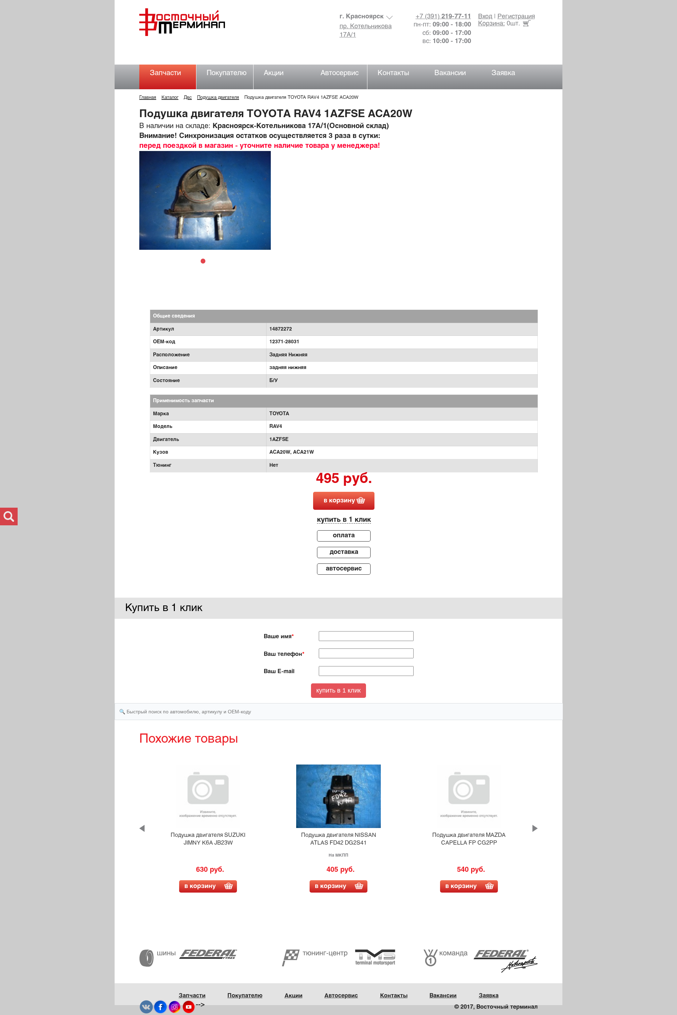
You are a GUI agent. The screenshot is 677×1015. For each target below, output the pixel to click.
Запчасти (165, 73)
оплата (344, 536)
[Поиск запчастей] (9, 516)
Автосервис (340, 73)
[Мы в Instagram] (174, 1007)
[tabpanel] (205, 200)
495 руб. (344, 479)
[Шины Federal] (188, 958)
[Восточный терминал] (189, 22)
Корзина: (491, 24)
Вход (485, 17)
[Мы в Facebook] (160, 1007)
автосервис (344, 569)
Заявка (503, 73)
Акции (273, 73)
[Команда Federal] (480, 960)
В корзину (200, 886)
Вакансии (450, 73)
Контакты (393, 73)
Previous (142, 828)
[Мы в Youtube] (189, 1007)
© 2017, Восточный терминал (496, 1007)
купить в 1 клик (344, 519)
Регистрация (516, 17)
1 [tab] (204, 260)
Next (535, 828)
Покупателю (226, 73)
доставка (344, 552)
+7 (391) (443, 17)
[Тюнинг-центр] (338, 957)
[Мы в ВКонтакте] (146, 1007)
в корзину (339, 501)
